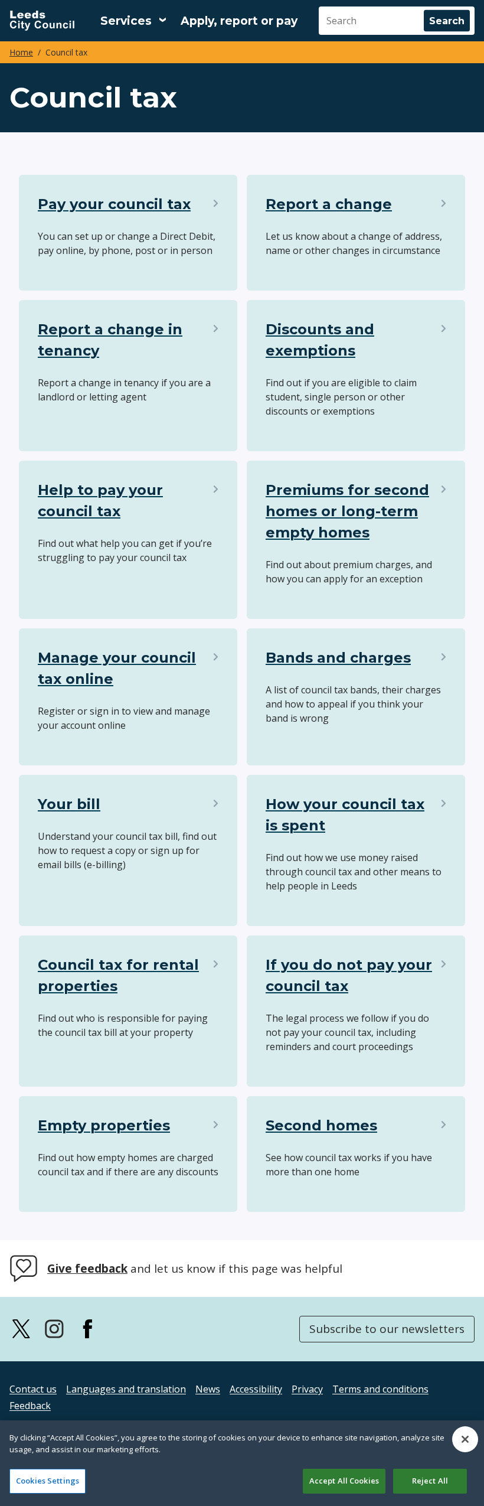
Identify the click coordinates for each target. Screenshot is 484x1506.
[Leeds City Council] (41, 21)
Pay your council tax (114, 204)
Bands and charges (338, 657)
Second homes (321, 1125)
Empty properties (104, 1125)
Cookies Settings (47, 1480)
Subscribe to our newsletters (387, 1329)
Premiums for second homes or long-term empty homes (347, 511)
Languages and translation (126, 1389)
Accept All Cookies (344, 1480)
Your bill (69, 804)
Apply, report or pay (239, 21)
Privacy (307, 1389)
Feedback (30, 1405)
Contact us (33, 1389)
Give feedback (87, 1268)
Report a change (329, 204)
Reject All (430, 1480)
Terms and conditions (380, 1389)
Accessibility (256, 1389)
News (207, 1389)
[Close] (465, 1439)
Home (21, 52)
